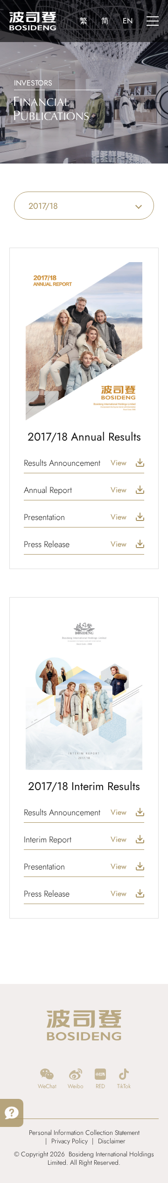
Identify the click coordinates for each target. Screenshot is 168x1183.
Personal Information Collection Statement (84, 1132)
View (118, 463)
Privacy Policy (69, 1141)
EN (128, 20)
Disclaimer (112, 1141)
